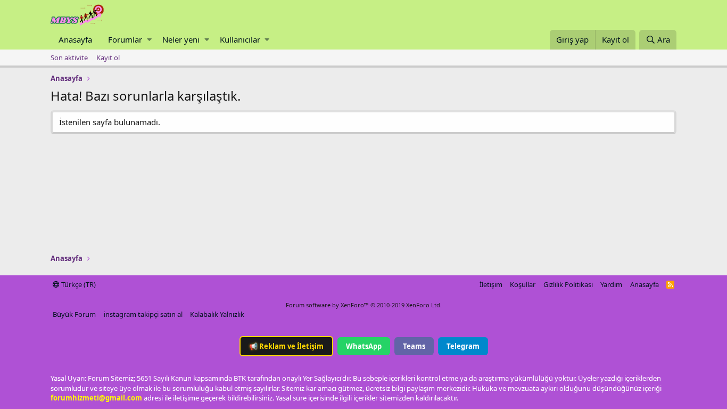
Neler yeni (181, 39)
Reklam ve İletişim (286, 346)
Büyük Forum (74, 314)
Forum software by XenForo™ (364, 305)
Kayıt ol (108, 57)
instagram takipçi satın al (143, 314)
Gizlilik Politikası (568, 284)
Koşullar (522, 284)
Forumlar (125, 39)
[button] (149, 40)
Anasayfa (75, 39)
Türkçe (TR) (78, 284)
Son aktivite (69, 57)
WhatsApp (364, 346)
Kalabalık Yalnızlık (217, 314)
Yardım (611, 284)
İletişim (491, 284)
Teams (414, 346)
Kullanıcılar (240, 39)
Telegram (463, 346)
